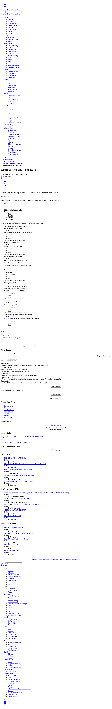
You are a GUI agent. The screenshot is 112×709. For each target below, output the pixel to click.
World (6, 80)
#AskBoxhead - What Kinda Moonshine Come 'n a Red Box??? (25, 464)
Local (6, 70)
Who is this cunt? (13, 154)
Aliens (9, 116)
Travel (6, 36)
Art (9, 98)
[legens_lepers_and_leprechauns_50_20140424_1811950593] (22, 437)
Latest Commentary (14, 25)
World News (11, 92)
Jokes (9, 58)
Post (35, 346)
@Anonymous (8, 319)
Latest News (8, 406)
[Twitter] (4, 2)
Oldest (10, 220)
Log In (10, 31)
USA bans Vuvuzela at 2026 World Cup (17, 498)
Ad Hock (10, 21)
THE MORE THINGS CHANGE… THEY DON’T (20, 533)
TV (9, 64)
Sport (6, 106)
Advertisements (13, 23)
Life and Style (8, 128)
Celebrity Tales (12, 50)
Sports (10, 112)
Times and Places (13, 40)
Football (10, 110)
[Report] (8, 230)
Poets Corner (12, 102)
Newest (10, 218)
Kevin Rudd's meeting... (12, 550)
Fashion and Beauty (14, 136)
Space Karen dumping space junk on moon (18, 469)
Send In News (9, 410)
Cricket (10, 108)
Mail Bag (10, 27)
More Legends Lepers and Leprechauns (18, 442)
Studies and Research (15, 122)
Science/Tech (8, 114)
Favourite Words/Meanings (13, 55)
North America (12, 90)
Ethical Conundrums (14, 134)
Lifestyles (11, 138)
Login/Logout (9, 417)
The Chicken (11, 104)
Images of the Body (14, 118)
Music (9, 62)
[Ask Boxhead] (56, 425)
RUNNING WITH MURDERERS (15, 458)
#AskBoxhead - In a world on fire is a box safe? (19, 481)
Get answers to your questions (56, 427)
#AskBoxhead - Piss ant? (12, 516)
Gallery (6, 414)
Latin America (12, 86)
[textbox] (56, 328)
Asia (9, 82)
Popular (10, 216)
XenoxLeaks (11, 78)
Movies (10, 60)
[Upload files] (2, 334)
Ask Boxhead (12, 130)
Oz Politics (11, 74)
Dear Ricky (11, 132)
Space (10, 120)
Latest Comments (10, 408)
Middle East (11, 88)
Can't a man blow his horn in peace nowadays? (19, 475)
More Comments (56, 386)
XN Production (12, 29)
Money (10, 140)
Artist (6, 94)
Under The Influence (14, 150)
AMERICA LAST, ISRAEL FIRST (15, 510)
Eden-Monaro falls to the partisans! (16, 539)
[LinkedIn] (5, 185)
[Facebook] (5, 181)
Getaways (11, 38)
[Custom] (5, 6)
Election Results (13, 72)
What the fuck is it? (14, 66)
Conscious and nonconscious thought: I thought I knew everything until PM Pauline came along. (36, 493)
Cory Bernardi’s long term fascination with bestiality (22, 504)
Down (13, 235)
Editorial (10, 19)
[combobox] (13, 12)
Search (3, 12)
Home (6, 17)
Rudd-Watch (12, 76)
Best (9, 214)
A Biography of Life (14, 96)
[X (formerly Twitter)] (4, 183)
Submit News (55, 394)
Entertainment (8, 44)
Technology (8, 124)
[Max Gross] (56, 450)
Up (9, 235)
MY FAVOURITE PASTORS (13, 545)
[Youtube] (5, 4)
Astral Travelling (13, 46)
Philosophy (11, 142)
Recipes (10, 148)
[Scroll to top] (1, 707)
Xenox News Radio (14, 68)
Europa (10, 84)
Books (10, 48)
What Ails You (12, 152)
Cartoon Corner (13, 100)
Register (7, 415)
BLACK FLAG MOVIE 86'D (13, 527)
